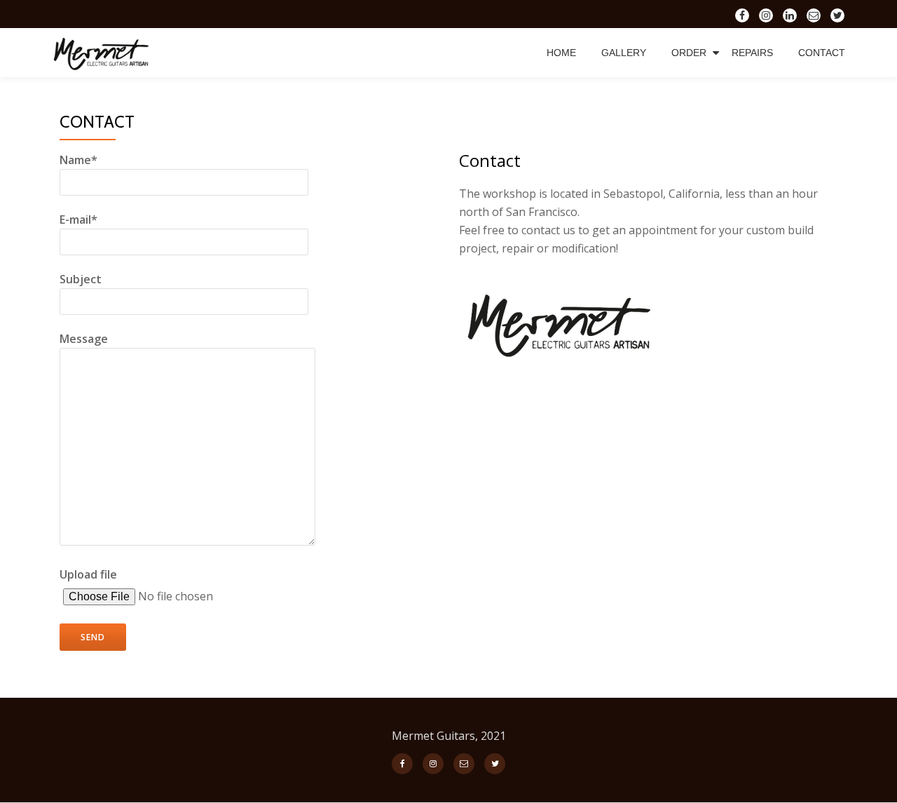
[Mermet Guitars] (106, 52)
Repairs (752, 52)
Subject (81, 279)
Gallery (623, 52)
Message (84, 338)
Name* (78, 160)
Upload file (88, 574)
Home (561, 52)
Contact (821, 52)
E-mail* (78, 219)
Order (688, 52)
